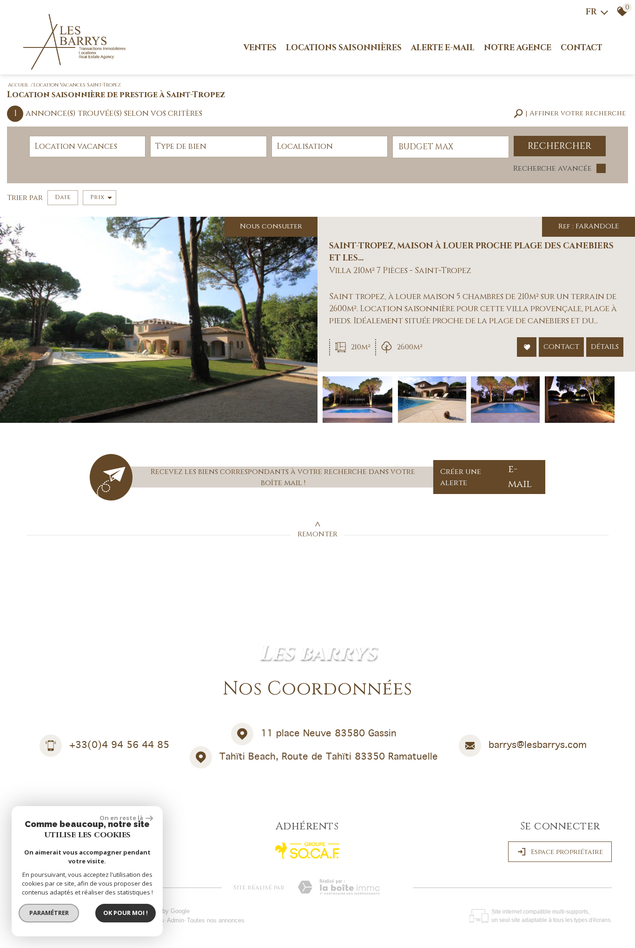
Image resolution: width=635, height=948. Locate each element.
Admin (175, 920)
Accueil (18, 84)
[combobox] (87, 146)
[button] (569, 113)
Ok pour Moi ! (125, 912)
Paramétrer (49, 912)
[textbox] (208, 146)
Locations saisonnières (344, 47)
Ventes (260, 47)
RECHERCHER (559, 146)
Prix (97, 197)
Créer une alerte (485, 477)
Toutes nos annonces (216, 920)
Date (63, 197)
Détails (605, 347)
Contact (581, 47)
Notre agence (517, 47)
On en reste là (121, 818)
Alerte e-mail (443, 47)
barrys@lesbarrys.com (538, 745)
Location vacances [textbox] (75, 146)
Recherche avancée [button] (552, 168)
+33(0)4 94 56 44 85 (119, 745)
